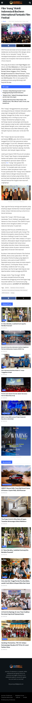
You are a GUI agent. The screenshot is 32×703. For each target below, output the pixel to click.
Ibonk (4, 21)
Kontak (25, 697)
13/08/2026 (4, 421)
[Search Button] (30, 2)
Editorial (18, 697)
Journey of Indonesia (6, 695)
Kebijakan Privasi (19, 695)
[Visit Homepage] (16, 2)
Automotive (6, 413)
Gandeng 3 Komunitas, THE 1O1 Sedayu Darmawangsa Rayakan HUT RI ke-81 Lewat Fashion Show (15, 645)
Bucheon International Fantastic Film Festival (14, 290)
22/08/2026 (4, 351)
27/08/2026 (4, 523)
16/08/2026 (4, 374)
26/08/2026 (4, 328)
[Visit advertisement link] (16, 441)
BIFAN (7, 287)
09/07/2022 (11, 21)
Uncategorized (7, 484)
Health (5, 577)
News (4, 320)
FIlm (4, 390)
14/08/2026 (4, 398)
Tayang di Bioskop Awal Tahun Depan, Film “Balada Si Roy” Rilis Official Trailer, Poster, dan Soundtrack (15, 101)
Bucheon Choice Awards (17, 287)
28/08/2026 (4, 492)
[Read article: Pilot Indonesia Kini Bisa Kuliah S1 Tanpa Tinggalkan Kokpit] (16, 361)
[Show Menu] (2, 2)
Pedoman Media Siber (7, 697)
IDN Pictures (5, 293)
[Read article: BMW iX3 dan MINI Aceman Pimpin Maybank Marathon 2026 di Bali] (16, 408)
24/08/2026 (4, 649)
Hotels (5, 515)
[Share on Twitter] (23, 45)
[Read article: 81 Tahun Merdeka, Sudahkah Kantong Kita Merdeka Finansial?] (16, 314)
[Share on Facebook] (8, 45)
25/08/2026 (4, 616)
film (7, 163)
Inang (12, 293)
